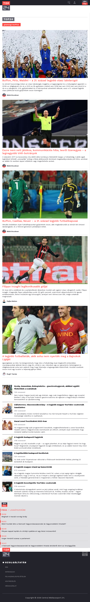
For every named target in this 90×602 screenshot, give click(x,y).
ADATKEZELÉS (10, 581)
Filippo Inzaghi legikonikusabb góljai (24, 286)
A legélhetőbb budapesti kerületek (31, 453)
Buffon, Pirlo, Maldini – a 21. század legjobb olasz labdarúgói (39, 80)
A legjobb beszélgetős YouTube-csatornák (35, 483)
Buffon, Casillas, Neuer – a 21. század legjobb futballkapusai (40, 220)
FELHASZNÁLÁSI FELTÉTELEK (15, 576)
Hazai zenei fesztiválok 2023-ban (30, 421)
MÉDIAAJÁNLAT (11, 586)
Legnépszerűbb (17, 510)
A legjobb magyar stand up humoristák (33, 467)
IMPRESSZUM (10, 572)
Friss (4, 510)
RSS (6, 567)
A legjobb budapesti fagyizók (28, 437)
